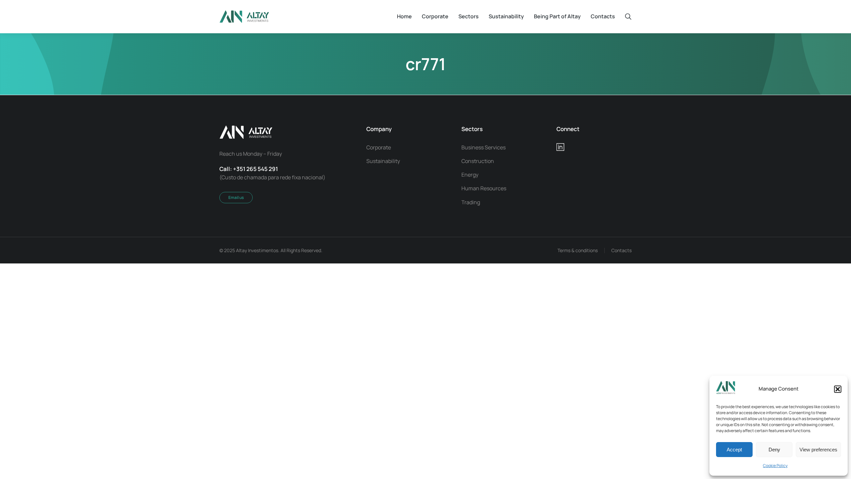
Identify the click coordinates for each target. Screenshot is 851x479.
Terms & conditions (577, 250)
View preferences (818, 449)
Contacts (621, 250)
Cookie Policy (775, 465)
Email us (236, 197)
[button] (837, 389)
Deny (774, 449)
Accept (734, 449)
